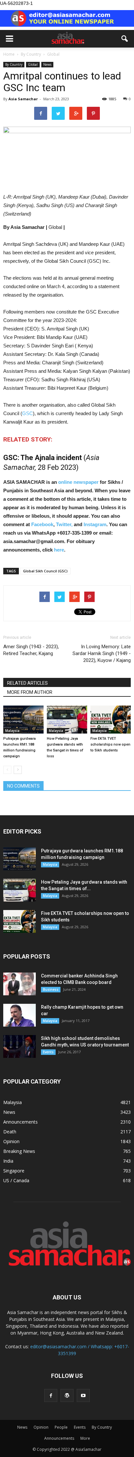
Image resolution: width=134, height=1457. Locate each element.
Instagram (95, 524)
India (8, 1161)
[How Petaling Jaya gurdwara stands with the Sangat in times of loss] (67, 719)
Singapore (13, 1171)
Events (48, 1052)
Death (9, 1131)
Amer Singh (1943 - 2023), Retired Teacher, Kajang (31, 650)
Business (51, 989)
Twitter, (65, 524)
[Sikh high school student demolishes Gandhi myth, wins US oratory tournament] (19, 1046)
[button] (125, 39)
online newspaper (78, 482)
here (59, 550)
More (85, 1438)
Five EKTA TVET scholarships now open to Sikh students (110, 744)
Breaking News (19, 1151)
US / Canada (16, 1180)
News (47, 64)
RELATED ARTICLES (27, 683)
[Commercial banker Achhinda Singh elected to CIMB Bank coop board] (19, 984)
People (61, 1427)
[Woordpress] (67, 1395)
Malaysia (12, 730)
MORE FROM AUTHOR (29, 692)
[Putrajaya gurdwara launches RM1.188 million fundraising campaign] (23, 719)
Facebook (42, 524)
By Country (13, 64)
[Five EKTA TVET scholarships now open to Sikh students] (110, 719)
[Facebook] (50, 1395)
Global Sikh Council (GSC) (45, 570)
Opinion (11, 1141)
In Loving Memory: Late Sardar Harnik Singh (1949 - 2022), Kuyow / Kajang (102, 653)
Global (33, 64)
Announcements (20, 1122)
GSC (27, 413)
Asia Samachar (23, 98)
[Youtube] (83, 1395)
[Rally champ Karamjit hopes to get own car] (19, 1015)
